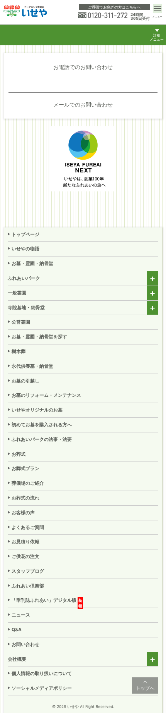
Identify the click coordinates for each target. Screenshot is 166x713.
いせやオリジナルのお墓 (37, 410)
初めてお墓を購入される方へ (42, 424)
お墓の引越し (25, 381)
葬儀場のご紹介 (28, 483)
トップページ (25, 234)
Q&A (17, 629)
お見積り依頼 (25, 541)
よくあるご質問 (28, 527)
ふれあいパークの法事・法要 (42, 439)
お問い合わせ (25, 644)
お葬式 (18, 454)
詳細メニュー (157, 37)
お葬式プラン (25, 468)
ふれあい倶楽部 (28, 586)
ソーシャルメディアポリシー (42, 688)
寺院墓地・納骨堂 (26, 307)
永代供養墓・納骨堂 (32, 366)
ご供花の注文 (25, 556)
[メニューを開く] (157, 8)
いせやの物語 (25, 248)
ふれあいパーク (24, 278)
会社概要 (17, 659)
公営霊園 (21, 322)
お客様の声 (23, 512)
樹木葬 (18, 351)
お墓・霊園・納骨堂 (32, 263)
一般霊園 (17, 293)
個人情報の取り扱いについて (42, 673)
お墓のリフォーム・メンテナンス (46, 395)
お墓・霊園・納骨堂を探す (39, 336)
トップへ (145, 688)
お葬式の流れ (25, 498)
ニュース (21, 615)
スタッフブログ (28, 571)
